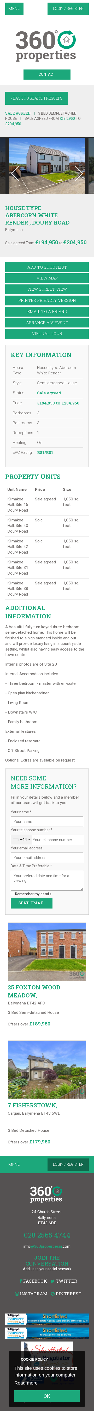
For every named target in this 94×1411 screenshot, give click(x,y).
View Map (47, 278)
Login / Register (68, 8)
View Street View (47, 289)
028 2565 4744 (47, 1234)
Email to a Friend (47, 311)
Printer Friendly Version (47, 300)
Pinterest (68, 1294)
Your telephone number (31, 830)
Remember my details (33, 894)
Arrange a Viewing (47, 322)
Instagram (33, 1294)
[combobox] (21, 840)
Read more (26, 1383)
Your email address (27, 848)
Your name (21, 812)
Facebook (34, 1281)
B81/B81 (45, 452)
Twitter (66, 1281)
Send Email (32, 902)
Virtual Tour (47, 333)
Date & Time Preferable (31, 866)
